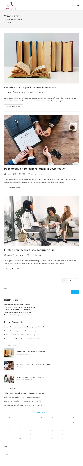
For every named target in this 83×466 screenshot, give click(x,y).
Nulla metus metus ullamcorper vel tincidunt (20, 312)
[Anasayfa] (5, 22)
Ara (5, 288)
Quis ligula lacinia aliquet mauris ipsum (17, 315)
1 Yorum (40, 92)
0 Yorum (40, 174)
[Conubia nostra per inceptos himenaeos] (9, 353)
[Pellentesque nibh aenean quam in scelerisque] (9, 365)
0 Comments (29, 367)
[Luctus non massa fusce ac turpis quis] (9, 378)
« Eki (5, 446)
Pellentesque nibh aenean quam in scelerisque (34, 168)
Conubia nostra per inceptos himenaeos (30, 87)
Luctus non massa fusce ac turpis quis (29, 250)
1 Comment (28, 354)
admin (9, 92)
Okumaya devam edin (14, 106)
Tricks (31, 92)
